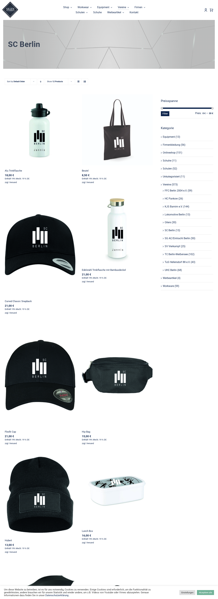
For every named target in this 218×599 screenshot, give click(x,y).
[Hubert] (40, 495)
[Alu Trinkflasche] (40, 129)
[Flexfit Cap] (40, 375)
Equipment (169, 136)
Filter (165, 113)
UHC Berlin (171, 270)
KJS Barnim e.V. (174, 206)
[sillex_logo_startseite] (10, 2)
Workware (168, 286)
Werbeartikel (170, 278)
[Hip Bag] (117, 375)
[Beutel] (117, 129)
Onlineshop (169, 152)
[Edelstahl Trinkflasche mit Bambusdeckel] (117, 229)
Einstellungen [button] (187, 592)
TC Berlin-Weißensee (176, 254)
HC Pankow (171, 198)
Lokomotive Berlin (175, 214)
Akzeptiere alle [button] (205, 592)
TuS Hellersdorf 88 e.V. (177, 262)
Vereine (167, 184)
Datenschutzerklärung (57, 595)
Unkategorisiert (171, 176)
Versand (13, 182)
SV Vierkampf (172, 246)
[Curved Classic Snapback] (40, 245)
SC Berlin (170, 230)
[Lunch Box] (117, 490)
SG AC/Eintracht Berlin (177, 238)
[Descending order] (41, 81)
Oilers (168, 222)
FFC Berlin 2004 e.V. (176, 190)
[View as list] (85, 82)
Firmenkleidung (171, 144)
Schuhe (167, 160)
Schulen (167, 168)
